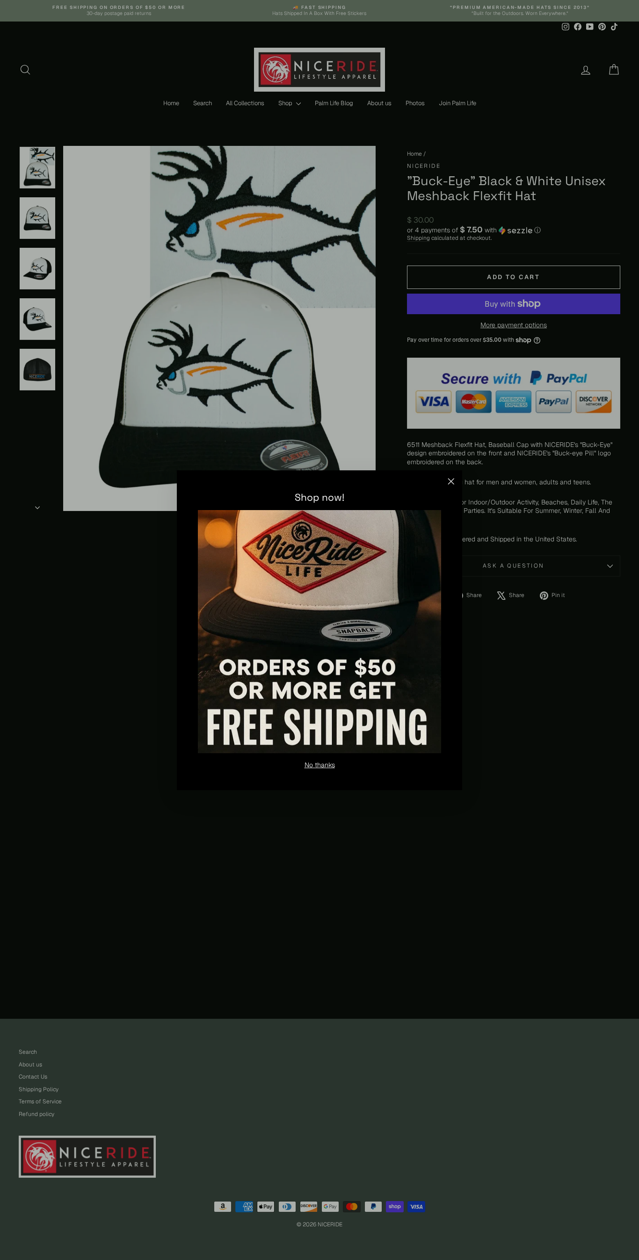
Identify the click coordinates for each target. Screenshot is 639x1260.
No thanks (320, 764)
